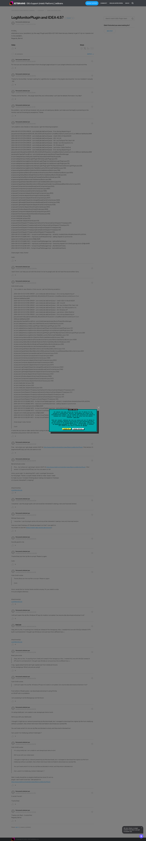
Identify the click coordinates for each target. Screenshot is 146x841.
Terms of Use (82, 423)
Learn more (76, 417)
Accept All (67, 428)
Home (17, 3)
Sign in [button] (127, 3)
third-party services (61, 424)
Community (103, 3)
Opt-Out (85, 425)
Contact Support (92, 3)
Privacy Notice (69, 423)
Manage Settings (78, 428)
